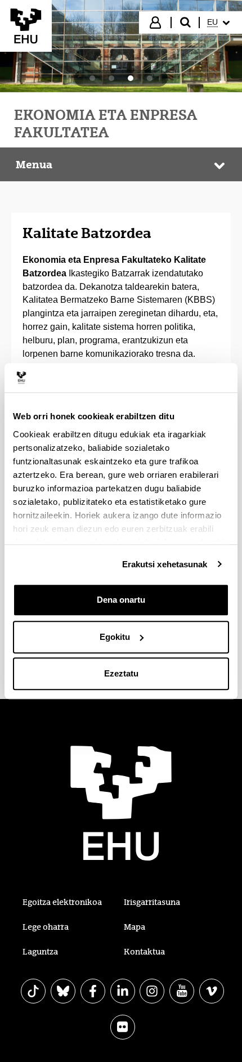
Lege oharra (46, 926)
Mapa (134, 926)
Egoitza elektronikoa (62, 902)
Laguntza (40, 951)
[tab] (92, 78)
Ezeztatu (121, 673)
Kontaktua (144, 951)
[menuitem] (219, 22)
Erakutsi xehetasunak (165, 564)
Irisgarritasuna (152, 902)
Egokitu (115, 637)
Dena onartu (121, 599)
